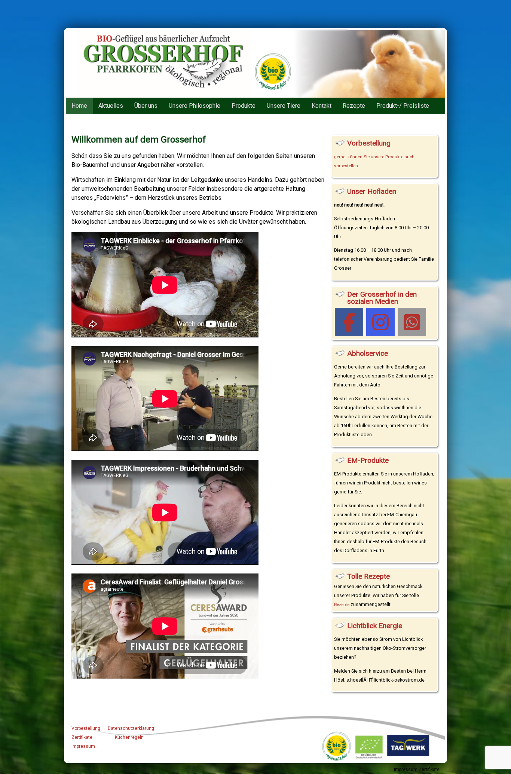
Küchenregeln (129, 737)
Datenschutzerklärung (131, 728)
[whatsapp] (412, 322)
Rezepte (341, 604)
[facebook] (349, 322)
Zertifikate (81, 737)
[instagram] (380, 322)
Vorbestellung (85, 728)
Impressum (83, 746)
